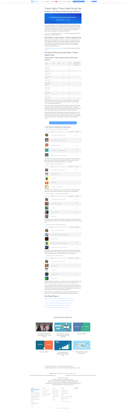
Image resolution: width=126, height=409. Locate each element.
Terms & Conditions (56, 395)
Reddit (59, 373)
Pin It (75, 373)
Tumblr (62, 373)
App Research (44, 391)
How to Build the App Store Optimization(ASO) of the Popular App (63, 354)
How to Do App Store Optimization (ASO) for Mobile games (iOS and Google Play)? (63, 335)
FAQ (43, 396)
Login (90, 1)
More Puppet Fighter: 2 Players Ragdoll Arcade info (54, 48)
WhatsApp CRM (63, 390)
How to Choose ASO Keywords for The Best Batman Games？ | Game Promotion (44, 335)
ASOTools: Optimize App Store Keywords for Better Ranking (63, 122)
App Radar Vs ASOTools (44, 351)
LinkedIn (71, 373)
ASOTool (46, 49)
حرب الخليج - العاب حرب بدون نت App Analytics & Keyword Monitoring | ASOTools (59, 300)
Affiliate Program (55, 390)
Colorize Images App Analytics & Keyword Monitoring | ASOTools (57, 307)
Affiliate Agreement (56, 391)
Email (65, 373)
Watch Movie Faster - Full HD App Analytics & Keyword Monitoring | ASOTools (59, 298)
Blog (53, 398)
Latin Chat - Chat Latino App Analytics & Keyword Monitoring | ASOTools (58, 303)
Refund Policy (55, 396)
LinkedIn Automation (64, 391)
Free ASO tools (47, 33)
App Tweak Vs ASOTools (81, 333)
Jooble (62, 395)
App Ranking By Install (46, 395)
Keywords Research (45, 390)
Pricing (64, 1)
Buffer (68, 373)
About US (54, 399)
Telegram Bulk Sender (65, 398)
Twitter (55, 373)
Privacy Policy (55, 393)
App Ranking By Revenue (46, 393)
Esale (62, 399)
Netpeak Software (64, 393)
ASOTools (63, 33)
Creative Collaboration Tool (65, 401)
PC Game (60, 1)
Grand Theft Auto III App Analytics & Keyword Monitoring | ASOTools (57, 305)
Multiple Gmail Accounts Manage (66, 396)
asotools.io (47, 118)
